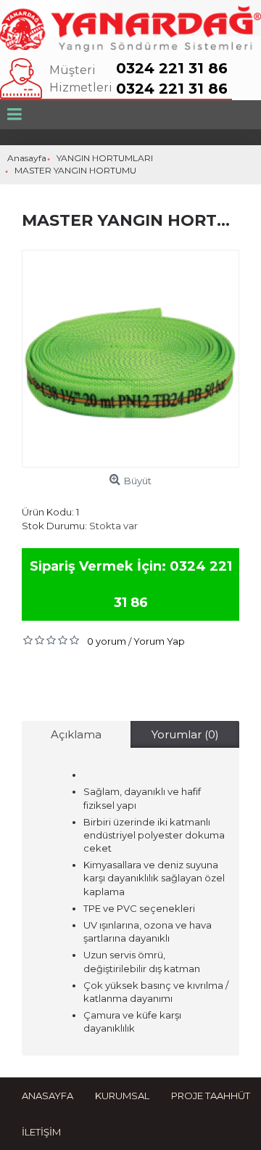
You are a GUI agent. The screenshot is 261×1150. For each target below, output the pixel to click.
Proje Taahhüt (210, 1095)
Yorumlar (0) (185, 734)
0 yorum (106, 641)
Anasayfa (47, 1095)
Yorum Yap (159, 641)
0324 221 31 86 (172, 68)
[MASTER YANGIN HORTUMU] (130, 359)
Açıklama (76, 734)
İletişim (41, 1132)
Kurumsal (122, 1095)
